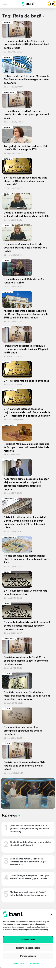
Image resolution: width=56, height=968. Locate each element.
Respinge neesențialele (28, 947)
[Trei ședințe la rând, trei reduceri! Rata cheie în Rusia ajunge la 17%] (27, 134)
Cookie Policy (18, 963)
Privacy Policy (33, 963)
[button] (51, 914)
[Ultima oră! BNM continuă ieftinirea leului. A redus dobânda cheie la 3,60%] (27, 201)
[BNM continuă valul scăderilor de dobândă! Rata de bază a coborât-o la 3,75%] (27, 232)
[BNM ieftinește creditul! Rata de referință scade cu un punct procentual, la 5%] (27, 99)
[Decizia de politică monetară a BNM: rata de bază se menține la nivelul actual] (27, 750)
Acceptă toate (28, 939)
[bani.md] (28, 4)
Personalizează (28, 956)
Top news (9, 815)
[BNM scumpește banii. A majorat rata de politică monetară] (27, 579)
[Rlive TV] (50, 3)
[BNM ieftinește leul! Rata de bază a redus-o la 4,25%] (27, 267)
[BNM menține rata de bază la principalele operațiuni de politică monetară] (27, 716)
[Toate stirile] (9, 4)
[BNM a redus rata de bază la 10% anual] (27, 369)
